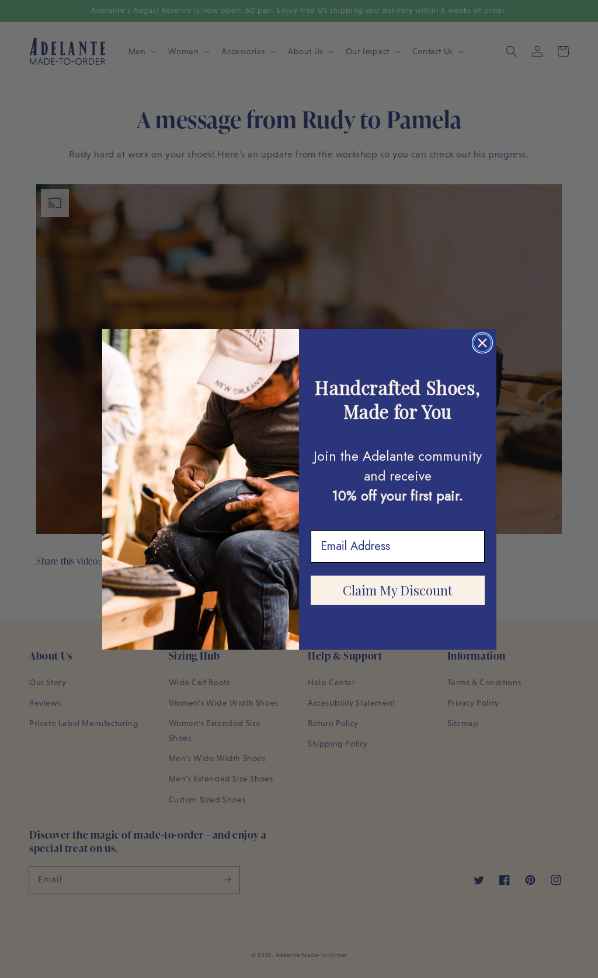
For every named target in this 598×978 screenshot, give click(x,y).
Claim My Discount (398, 590)
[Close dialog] (482, 343)
